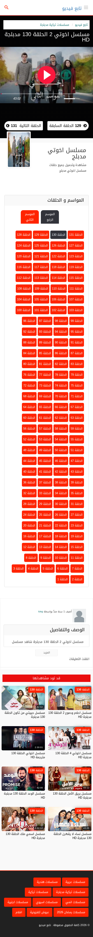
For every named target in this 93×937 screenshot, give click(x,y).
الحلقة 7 (77, 568)
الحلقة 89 (45, 342)
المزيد (46, 652)
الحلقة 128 (23, 235)
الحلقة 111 (76, 288)
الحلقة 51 (77, 450)
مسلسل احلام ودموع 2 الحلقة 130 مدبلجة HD (69, 715)
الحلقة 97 (45, 321)
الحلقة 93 (45, 331)
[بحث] (6, 8)
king (40, 611)
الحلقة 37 (45, 482)
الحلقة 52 (29, 439)
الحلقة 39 (77, 482)
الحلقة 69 (45, 396)
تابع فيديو (71, 8)
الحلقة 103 (76, 310)
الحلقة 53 (45, 439)
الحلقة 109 (41, 288)
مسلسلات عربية (75, 882)
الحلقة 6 (62, 568)
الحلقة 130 (58, 235)
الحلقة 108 (24, 288)
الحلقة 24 (29, 515)
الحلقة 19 (77, 536)
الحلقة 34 (61, 493)
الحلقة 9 (45, 558)
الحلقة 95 (77, 331)
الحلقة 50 (61, 450)
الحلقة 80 (29, 364)
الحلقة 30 (61, 504)
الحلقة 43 (77, 471)
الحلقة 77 (45, 375)
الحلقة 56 (29, 428)
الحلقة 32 (29, 493)
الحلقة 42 (61, 471)
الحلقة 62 (61, 418)
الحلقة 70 (61, 396)
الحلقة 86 (61, 353)
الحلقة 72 (29, 385)
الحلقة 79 (77, 375)
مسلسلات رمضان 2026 (71, 912)
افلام (19, 912)
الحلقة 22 (61, 525)
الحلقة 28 (29, 504)
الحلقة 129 (41, 235)
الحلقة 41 (45, 471)
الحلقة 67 (77, 407)
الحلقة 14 (61, 547)
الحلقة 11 (77, 558)
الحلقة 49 (45, 450)
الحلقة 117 (41, 267)
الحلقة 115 (76, 278)
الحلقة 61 (45, 418)
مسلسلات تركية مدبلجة (54, 25)
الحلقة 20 (29, 525)
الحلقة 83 (77, 364)
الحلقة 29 (45, 504)
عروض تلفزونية (39, 912)
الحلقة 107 (76, 299)
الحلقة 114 (58, 278)
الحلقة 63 (77, 418)
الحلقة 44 (29, 461)
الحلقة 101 (41, 310)
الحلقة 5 (48, 568)
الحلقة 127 (76, 245)
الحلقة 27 (77, 515)
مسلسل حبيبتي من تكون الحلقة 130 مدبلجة (25, 715)
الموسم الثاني (30, 217)
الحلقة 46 (61, 461)
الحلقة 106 (58, 299)
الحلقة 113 (41, 278)
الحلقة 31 (77, 504)
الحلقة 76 (29, 375)
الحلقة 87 (77, 353)
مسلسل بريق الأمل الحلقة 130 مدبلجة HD (72, 795)
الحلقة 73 (45, 385)
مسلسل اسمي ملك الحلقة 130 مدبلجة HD (25, 836)
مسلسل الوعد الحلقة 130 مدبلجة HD (24, 795)
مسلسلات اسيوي (47, 902)
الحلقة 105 (41, 299)
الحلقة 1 (62, 579)
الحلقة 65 (45, 407)
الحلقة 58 (61, 428)
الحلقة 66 (61, 407)
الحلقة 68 (29, 396)
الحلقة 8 (31, 558)
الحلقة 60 (29, 418)
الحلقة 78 (61, 375)
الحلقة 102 (58, 310)
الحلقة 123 (76, 256)
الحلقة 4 (33, 568)
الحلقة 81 (45, 364)
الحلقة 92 (29, 331)
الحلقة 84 (29, 353)
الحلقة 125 (41, 245)
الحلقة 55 (77, 439)
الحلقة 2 (77, 579)
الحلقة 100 (23, 310)
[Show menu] (86, 6)
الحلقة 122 (58, 256)
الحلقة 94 (61, 331)
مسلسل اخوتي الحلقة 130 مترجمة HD (28, 755)
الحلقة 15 (77, 547)
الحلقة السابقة (65, 125)
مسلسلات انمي (75, 902)
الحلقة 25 (45, 515)
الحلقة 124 (23, 245)
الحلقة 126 (58, 245)
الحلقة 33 (45, 493)
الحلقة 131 (76, 235)
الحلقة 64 (29, 407)
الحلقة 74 (61, 385)
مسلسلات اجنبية (17, 902)
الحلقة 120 (23, 256)
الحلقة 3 (18, 568)
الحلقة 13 (45, 547)
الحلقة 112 (23, 278)
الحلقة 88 (29, 342)
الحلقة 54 (61, 439)
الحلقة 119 (76, 267)
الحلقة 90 (61, 342)
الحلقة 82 (61, 364)
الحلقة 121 (41, 256)
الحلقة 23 (77, 525)
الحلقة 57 (45, 428)
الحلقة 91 (77, 342)
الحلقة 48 (29, 450)
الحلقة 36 (29, 482)
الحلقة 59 (77, 428)
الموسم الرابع (50, 217)
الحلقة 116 (23, 267)
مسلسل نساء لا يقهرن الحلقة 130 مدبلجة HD (72, 836)
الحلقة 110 (58, 288)
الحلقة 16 (29, 536)
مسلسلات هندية (47, 882)
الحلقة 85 (45, 353)
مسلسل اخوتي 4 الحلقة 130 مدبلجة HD (73, 755)
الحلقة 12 (29, 547)
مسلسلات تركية (38, 892)
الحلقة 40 (29, 471)
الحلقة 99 (77, 321)
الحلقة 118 (58, 267)
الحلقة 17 (45, 536)
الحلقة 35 (77, 493)
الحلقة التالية (25, 125)
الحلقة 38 (61, 482)
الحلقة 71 (77, 396)
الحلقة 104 (23, 299)
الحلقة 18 (61, 536)
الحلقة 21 (45, 525)
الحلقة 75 (77, 385)
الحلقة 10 (61, 558)
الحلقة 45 (45, 461)
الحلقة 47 (77, 461)
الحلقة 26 (61, 515)
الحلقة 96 (29, 321)
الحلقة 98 (61, 321)
